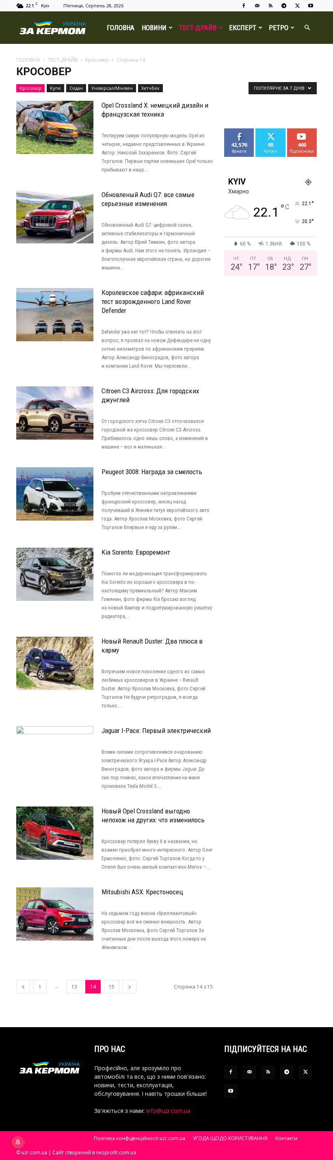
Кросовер (97, 59)
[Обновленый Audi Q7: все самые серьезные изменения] (54, 216)
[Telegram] (284, 5)
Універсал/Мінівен (112, 88)
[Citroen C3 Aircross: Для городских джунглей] (54, 413)
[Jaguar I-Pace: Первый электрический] (54, 752)
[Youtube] (311, 5)
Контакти (286, 1138)
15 (112, 986)
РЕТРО (278, 28)
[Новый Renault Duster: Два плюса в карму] (54, 663)
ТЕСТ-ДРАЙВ (197, 28)
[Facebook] (244, 5)
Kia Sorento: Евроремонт (136, 552)
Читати (270, 131)
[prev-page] (23, 986)
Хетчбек (150, 88)
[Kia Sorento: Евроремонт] (54, 574)
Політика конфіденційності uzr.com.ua (139, 1138)
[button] (307, 28)
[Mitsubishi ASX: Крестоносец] (54, 914)
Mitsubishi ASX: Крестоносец (142, 892)
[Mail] (257, 5)
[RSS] (270, 5)
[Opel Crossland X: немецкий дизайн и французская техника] (54, 127)
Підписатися (305, 131)
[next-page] (129, 986)
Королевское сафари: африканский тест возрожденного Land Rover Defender (153, 301)
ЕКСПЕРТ (242, 28)
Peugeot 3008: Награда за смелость (152, 472)
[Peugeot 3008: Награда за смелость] (54, 493)
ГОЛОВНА (120, 28)
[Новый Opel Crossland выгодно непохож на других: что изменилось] (54, 833)
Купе (55, 88)
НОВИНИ (154, 28)
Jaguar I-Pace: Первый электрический (156, 730)
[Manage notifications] (17, 1142)
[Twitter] (297, 5)
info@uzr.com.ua (168, 1110)
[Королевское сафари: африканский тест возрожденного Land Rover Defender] (54, 314)
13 (74, 986)
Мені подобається (243, 134)
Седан (76, 88)
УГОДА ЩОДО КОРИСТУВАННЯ (230, 1138)
